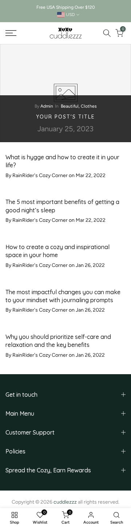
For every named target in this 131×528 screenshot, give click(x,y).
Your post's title (65, 116)
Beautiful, (71, 106)
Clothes (89, 106)
